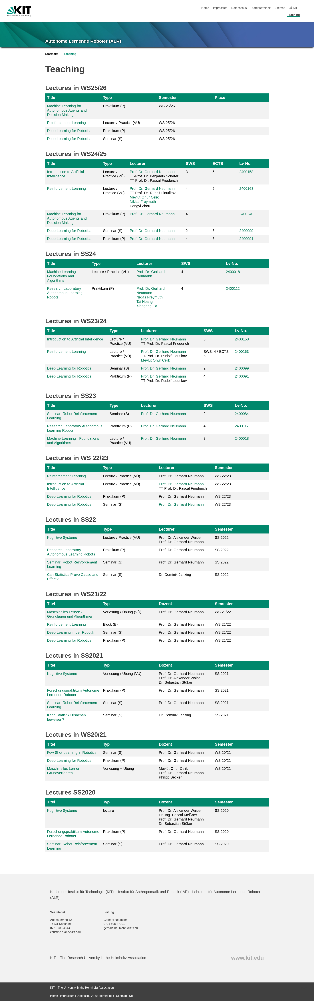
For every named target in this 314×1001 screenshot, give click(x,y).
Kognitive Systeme (62, 537)
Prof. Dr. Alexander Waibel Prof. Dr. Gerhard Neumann (181, 539)
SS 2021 (222, 674)
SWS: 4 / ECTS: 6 (217, 354)
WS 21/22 (223, 612)
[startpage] (305, 15)
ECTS (217, 163)
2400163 (246, 188)
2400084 (242, 414)
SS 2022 (222, 537)
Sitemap (280, 7)
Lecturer (138, 163)
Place (220, 97)
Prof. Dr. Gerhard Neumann (152, 172)
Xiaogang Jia (146, 306)
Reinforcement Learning (66, 123)
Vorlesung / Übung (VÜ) (122, 612)
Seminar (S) (112, 139)
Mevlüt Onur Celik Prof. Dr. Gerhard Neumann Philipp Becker (181, 773)
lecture (108, 811)
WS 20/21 (223, 753)
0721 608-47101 (114, 923)
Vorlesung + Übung (118, 769)
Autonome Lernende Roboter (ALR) (83, 41)
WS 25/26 (167, 106)
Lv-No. (245, 163)
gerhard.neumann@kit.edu (121, 928)
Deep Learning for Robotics (69, 131)
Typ (106, 603)
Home (205, 7)
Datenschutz (239, 7)
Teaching (293, 14)
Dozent (165, 603)
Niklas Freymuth (143, 202)
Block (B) (110, 624)
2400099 (246, 231)
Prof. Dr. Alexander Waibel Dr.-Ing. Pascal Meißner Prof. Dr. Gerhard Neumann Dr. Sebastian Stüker (181, 817)
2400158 (246, 172)
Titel (51, 603)
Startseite (51, 53)
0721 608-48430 (60, 928)
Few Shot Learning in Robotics (71, 753)
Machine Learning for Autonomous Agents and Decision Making (67, 110)
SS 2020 (222, 811)
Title (51, 97)
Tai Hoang (144, 302)
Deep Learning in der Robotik (70, 632)
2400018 (233, 272)
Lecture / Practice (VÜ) (121, 123)
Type (107, 97)
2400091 (246, 239)
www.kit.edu (247, 958)
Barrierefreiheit (261, 7)
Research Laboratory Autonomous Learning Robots (64, 292)
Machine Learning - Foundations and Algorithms (62, 276)
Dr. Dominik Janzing (175, 575)
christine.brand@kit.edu (65, 932)
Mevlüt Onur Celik (144, 197)
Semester (168, 97)
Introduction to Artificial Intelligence (75, 339)
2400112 (233, 288)
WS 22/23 (223, 476)
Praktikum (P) (114, 106)
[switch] (305, 8)
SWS (190, 163)
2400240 (246, 214)
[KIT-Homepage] (19, 11)
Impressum (220, 7)
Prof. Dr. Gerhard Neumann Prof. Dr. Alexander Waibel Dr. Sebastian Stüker (181, 678)
